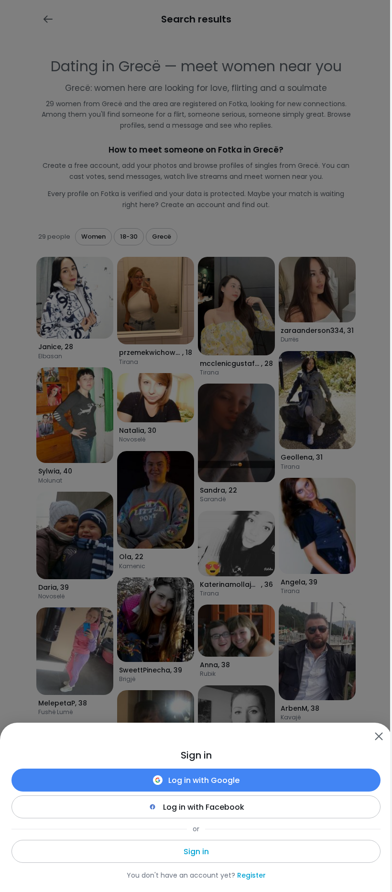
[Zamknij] (378, 736)
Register (251, 875)
